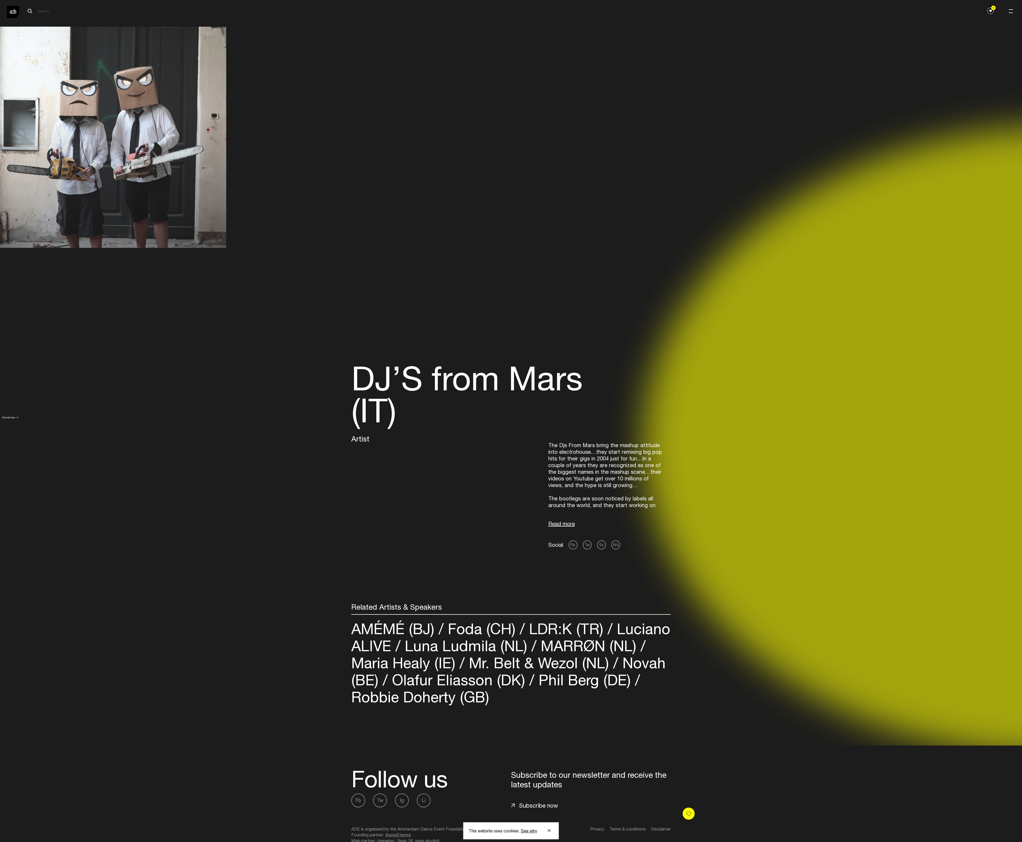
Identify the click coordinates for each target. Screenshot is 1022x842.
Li (424, 800)
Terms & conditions (627, 829)
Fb (573, 545)
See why (529, 830)
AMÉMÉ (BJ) (395, 628)
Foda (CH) (482, 628)
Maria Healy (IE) (405, 662)
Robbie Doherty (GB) (420, 697)
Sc (601, 545)
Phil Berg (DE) (584, 680)
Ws (616, 545)
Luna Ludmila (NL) (466, 645)
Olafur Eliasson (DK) (458, 680)
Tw (587, 545)
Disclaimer (8, 417)
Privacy (597, 829)
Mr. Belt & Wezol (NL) (539, 662)
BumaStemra (398, 834)
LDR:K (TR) (566, 628)
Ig (402, 800)
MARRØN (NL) (589, 645)
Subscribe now (538, 805)
